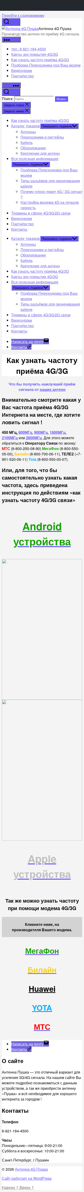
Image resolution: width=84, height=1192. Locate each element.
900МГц (41, 432)
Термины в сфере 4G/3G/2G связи (40, 213)
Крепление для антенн (40, 153)
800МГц (25, 432)
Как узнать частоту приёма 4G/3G (40, 59)
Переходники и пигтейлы (42, 137)
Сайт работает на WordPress (27, 1178)
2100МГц (10, 437)
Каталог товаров (25, 126)
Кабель (27, 142)
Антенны (28, 131)
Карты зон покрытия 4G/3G (34, 54)
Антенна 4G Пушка (31, 1169)
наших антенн (53, 389)
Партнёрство (22, 76)
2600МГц (34, 437)
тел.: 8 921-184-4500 (28, 49)
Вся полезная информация (34, 158)
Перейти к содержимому (23, 15)
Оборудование (33, 148)
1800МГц (58, 432)
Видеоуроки (21, 70)
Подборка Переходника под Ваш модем (45, 65)
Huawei (42, 988)
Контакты (19, 229)
